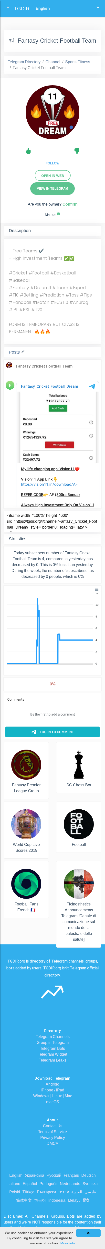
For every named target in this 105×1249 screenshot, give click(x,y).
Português (48, 1184)
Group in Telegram (53, 1042)
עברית (63, 1192)
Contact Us (52, 1126)
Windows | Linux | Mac (52, 1096)
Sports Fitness (77, 62)
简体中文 (24, 1200)
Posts (15, 352)
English (15, 1175)
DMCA (52, 1143)
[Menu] (97, 589)
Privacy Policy (52, 1138)
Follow (52, 163)
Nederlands (70, 1184)
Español (30, 1184)
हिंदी (86, 1200)
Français (71, 1175)
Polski (14, 1192)
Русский (54, 1175)
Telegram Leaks (52, 1060)
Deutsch (88, 1175)
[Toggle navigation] (97, 8)
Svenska (90, 1184)
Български (46, 1192)
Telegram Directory (24, 62)
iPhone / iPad (52, 1090)
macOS (52, 1102)
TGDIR (21, 8)
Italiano (14, 1184)
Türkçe (28, 1192)
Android (52, 1084)
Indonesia (56, 1200)
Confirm (70, 204)
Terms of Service (52, 1132)
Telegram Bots (52, 1048)
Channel (52, 62)
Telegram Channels (53, 1037)
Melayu (74, 1200)
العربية (76, 1192)
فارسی (90, 1192)
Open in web (52, 176)
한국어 (40, 1200)
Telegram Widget (52, 1054)
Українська (34, 1175)
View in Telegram (52, 188)
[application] (52, 628)
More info (67, 1243)
